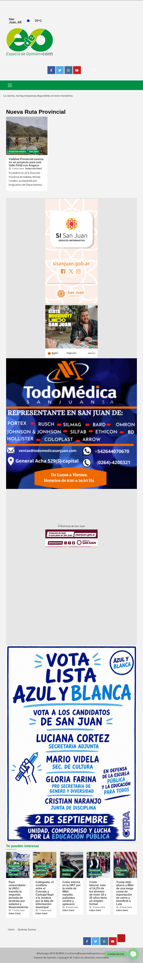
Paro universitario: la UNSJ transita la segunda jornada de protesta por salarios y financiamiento (18, 895)
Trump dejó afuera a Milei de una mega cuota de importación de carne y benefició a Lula (124, 893)
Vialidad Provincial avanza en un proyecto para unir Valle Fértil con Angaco (26, 162)
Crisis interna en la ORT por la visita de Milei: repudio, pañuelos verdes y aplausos (71, 893)
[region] (71, 423)
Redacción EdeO (33, 168)
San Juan (33, 151)
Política (66, 874)
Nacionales (95, 874)
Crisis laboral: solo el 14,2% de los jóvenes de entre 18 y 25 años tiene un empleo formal (98, 893)
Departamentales (17, 151)
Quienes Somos (27, 929)
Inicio (11, 929)
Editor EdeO (15, 913)
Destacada (14, 866)
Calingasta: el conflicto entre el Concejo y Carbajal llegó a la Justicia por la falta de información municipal (45, 895)
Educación (14, 870)
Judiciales (41, 870)
